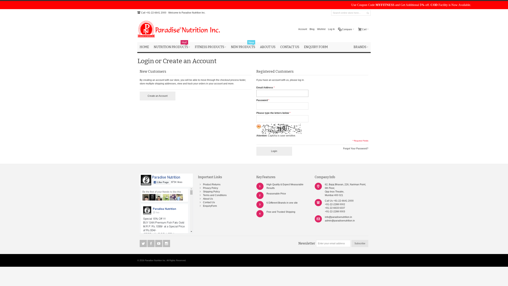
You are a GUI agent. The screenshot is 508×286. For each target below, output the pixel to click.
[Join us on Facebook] (151, 243)
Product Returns (211, 184)
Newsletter (306, 243)
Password (262, 100)
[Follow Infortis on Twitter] (143, 243)
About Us (208, 198)
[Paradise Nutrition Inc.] (179, 29)
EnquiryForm (210, 206)
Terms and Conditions (215, 195)
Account (302, 29)
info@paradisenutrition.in (338, 217)
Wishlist (321, 29)
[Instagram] (166, 243)
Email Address (264, 87)
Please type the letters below (272, 113)
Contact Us (209, 202)
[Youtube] (159, 243)
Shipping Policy (211, 191)
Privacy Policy (210, 188)
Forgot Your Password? (355, 148)
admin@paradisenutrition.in (340, 220)
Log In (331, 29)
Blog (312, 29)
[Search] (367, 13)
